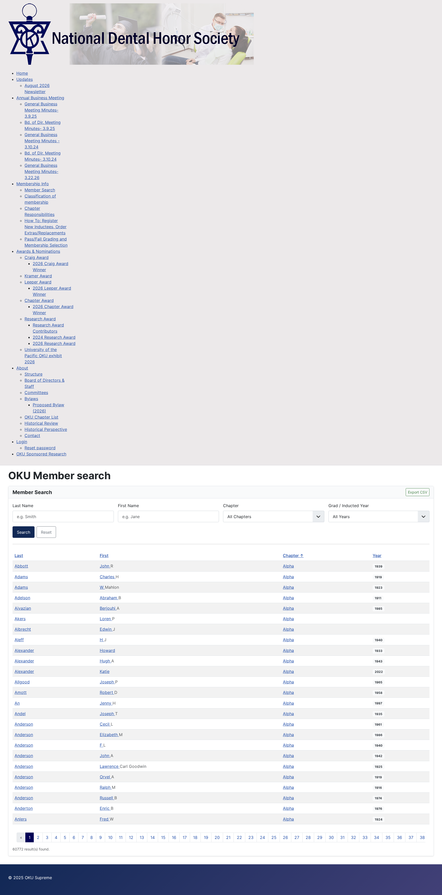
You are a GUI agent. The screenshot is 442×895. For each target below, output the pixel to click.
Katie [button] (104, 671)
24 (262, 837)
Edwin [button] (106, 629)
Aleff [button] (19, 639)
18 (195, 837)
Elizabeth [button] (109, 734)
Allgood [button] (22, 681)
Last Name (23, 505)
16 (174, 837)
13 (142, 837)
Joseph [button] (107, 681)
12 (131, 837)
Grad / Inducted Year (348, 505)
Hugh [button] (105, 660)
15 (163, 837)
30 (331, 837)
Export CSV (417, 492)
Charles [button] (108, 576)
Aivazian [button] (23, 608)
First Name (128, 505)
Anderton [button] (24, 808)
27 (296, 837)
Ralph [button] (106, 787)
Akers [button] (20, 618)
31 (342, 837)
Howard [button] (107, 650)
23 (250, 837)
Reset (46, 532)
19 (206, 837)
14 (152, 837)
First (104, 555)
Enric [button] (105, 808)
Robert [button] (107, 692)
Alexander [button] (24, 650)
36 (399, 837)
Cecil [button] (105, 724)
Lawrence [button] (110, 766)
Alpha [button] (288, 566)
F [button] (101, 745)
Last (19, 555)
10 (110, 837)
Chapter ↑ (293, 555)
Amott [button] (21, 692)
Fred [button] (105, 819)
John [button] (105, 566)
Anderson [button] (24, 724)
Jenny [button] (106, 703)
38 (422, 837)
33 (365, 837)
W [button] (102, 587)
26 (285, 837)
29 (319, 837)
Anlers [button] (21, 819)
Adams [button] (21, 576)
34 (376, 837)
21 (228, 837)
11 (121, 837)
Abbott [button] (21, 566)
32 (353, 837)
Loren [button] (106, 618)
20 (217, 837)
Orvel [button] (105, 776)
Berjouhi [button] (108, 608)
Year (377, 555)
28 (308, 837)
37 (410, 837)
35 (388, 837)
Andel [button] (20, 713)
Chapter (231, 505)
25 (274, 837)
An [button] (17, 703)
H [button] (102, 639)
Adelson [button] (22, 597)
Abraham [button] (109, 597)
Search (23, 532)
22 (239, 837)
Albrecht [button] (23, 629)
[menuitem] (22, 73)
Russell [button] (107, 797)
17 (185, 837)
